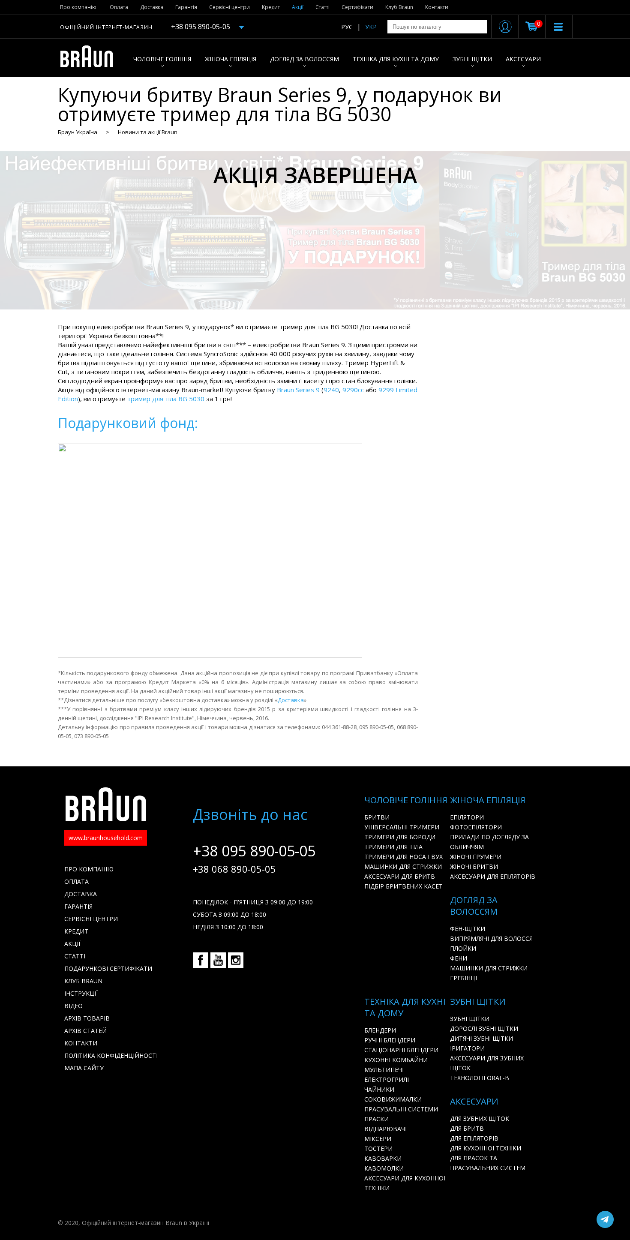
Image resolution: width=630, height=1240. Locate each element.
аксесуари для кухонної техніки (404, 1183)
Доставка (151, 7)
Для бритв (467, 1128)
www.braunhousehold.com (106, 838)
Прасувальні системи (401, 1109)
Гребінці (463, 978)
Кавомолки (384, 1168)
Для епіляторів (474, 1138)
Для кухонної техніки (485, 1148)
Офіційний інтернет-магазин (106, 27)
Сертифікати (357, 7)
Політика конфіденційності (111, 1055)
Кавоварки (383, 1158)
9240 (331, 389)
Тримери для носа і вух (403, 857)
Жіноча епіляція (230, 59)
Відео (73, 1006)
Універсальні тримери (401, 827)
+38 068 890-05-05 (234, 868)
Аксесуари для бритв (399, 876)
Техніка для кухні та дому (396, 59)
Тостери (378, 1148)
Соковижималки (393, 1099)
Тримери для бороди (399, 837)
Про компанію (78, 7)
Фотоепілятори (476, 827)
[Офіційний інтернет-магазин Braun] (91, 58)
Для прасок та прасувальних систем (487, 1163)
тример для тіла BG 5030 (165, 398)
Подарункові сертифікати (108, 968)
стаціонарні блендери (401, 1050)
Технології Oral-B (479, 1078)
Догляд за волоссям (304, 59)
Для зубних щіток (479, 1118)
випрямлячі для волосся (491, 938)
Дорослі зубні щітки (484, 1028)
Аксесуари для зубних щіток (487, 1063)
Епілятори (467, 817)
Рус (347, 27)
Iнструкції (81, 993)
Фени (458, 958)
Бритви (377, 817)
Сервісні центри (229, 7)
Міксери (377, 1139)
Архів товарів (87, 1018)
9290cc (353, 389)
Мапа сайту (84, 1068)
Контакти (436, 7)
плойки (463, 948)
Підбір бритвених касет (403, 886)
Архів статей (85, 1031)
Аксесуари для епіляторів (492, 876)
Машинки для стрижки (403, 866)
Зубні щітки (472, 59)
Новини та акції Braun (147, 132)
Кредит (271, 7)
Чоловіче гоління (162, 59)
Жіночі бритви (474, 866)
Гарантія (186, 7)
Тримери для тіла (393, 847)
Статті (322, 7)
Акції (297, 7)
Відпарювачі (385, 1129)
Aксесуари (523, 59)
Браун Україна (77, 132)
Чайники (379, 1089)
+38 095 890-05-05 (200, 26)
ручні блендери (389, 1040)
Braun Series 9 (298, 389)
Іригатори (467, 1048)
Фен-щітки (467, 929)
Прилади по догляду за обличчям (489, 842)
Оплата (119, 7)
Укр (371, 27)
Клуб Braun (399, 7)
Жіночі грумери (475, 857)
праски (376, 1119)
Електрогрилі (386, 1079)
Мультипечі (384, 1070)
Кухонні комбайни (396, 1060)
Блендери (380, 1030)
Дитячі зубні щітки (481, 1038)
